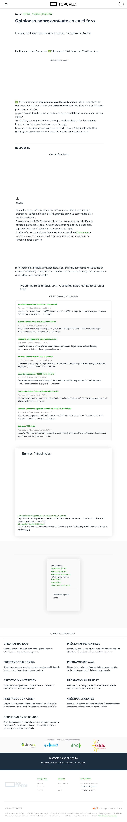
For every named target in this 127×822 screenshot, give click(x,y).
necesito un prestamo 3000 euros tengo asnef (37, 304)
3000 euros (56, 579)
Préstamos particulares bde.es (107, 816)
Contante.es (82, 232)
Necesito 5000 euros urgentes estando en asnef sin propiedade (44, 408)
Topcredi (26, 14)
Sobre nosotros (63, 783)
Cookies (119, 808)
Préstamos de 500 (59, 571)
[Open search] (121, 4)
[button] (63, 634)
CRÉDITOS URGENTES (80, 698)
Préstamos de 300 (59, 568)
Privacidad (112, 808)
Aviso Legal (103, 808)
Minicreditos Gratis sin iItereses (31, 524)
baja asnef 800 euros (26, 426)
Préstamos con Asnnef (60, 585)
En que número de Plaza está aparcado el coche (38, 391)
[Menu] (6, 4)
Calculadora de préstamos (89, 783)
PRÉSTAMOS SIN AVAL (80, 662)
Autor (60, 790)
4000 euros (56, 582)
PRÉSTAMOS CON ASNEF (19, 698)
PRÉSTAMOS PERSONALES (83, 643)
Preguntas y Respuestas (42, 14)
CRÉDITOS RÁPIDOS (16, 643)
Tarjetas (39, 790)
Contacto (61, 787)
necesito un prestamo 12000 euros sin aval (36, 374)
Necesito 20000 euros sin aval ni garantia (35, 356)
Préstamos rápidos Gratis (61, 596)
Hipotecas (40, 787)
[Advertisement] (59, 79)
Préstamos (40, 783)
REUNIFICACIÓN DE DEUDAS (21, 717)
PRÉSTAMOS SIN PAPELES (83, 680)
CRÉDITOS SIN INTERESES (20, 680)
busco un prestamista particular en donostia (37, 321)
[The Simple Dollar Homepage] (63, 4)
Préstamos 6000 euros (60, 574)
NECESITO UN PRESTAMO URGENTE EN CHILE (37, 339)
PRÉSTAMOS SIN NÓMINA (19, 662)
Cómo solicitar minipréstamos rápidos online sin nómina (42, 515)
